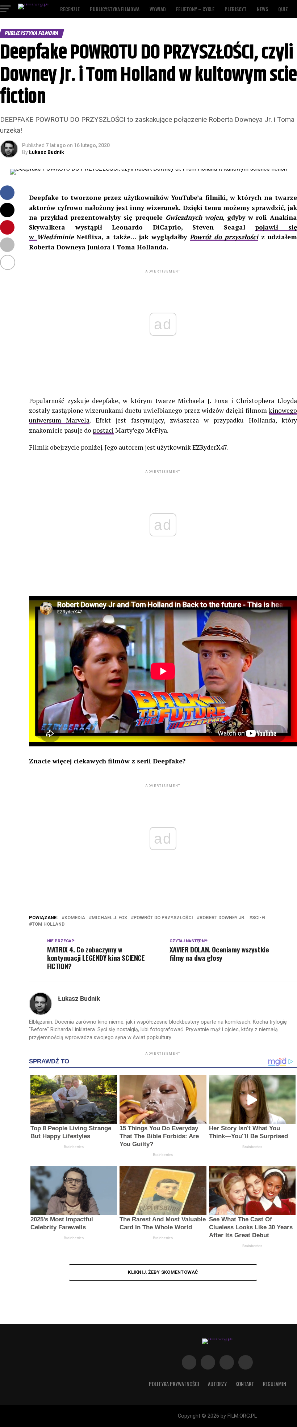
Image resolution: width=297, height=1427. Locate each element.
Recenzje (70, 9)
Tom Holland (48, 924)
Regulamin (274, 1384)
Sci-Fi (258, 918)
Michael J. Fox (109, 918)
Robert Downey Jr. (223, 918)
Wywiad (158, 9)
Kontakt (244, 1384)
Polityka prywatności (174, 1384)
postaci (103, 430)
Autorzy (217, 1384)
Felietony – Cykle (195, 9)
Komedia (74, 918)
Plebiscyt (236, 9)
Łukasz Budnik (46, 152)
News (262, 9)
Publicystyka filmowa (114, 9)
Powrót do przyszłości (224, 237)
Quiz (283, 9)
